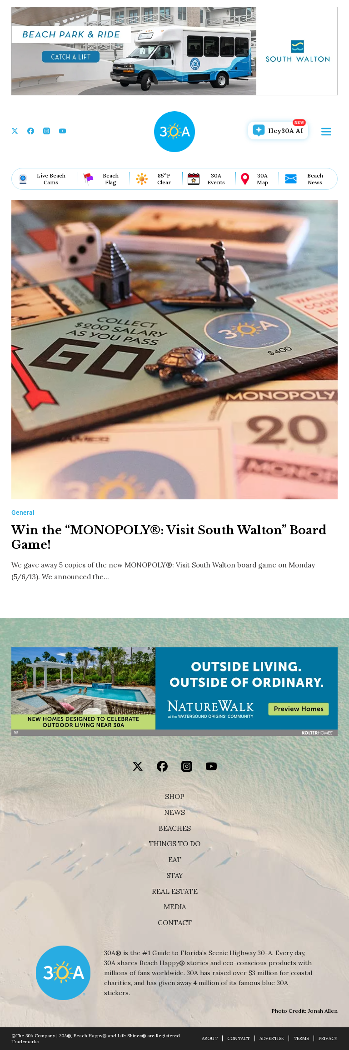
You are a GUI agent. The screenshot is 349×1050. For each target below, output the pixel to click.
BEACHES (175, 828)
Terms (301, 1038)
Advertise (271, 1038)
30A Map (262, 179)
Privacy (328, 1038)
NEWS (174, 812)
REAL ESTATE (175, 891)
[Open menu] (326, 131)
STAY (174, 876)
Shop (174, 797)
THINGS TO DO (174, 844)
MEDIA (175, 907)
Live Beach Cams (51, 179)
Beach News (315, 179)
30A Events (216, 179)
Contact (175, 923)
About (210, 1038)
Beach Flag (111, 179)
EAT (174, 860)
